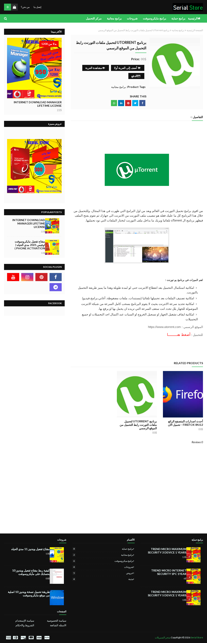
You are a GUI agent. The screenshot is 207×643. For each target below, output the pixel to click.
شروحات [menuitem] (132, 18)
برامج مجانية (178, 30)
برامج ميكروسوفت (103, 560)
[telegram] (56, 287)
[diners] (15, 637)
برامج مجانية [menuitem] (114, 18)
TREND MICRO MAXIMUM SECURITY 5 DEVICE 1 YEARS (167, 593)
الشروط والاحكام (25, 625)
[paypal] (46, 637)
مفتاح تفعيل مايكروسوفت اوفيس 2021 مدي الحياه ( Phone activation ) (30, 245)
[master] (31, 637)
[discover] (23, 637)
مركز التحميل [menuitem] (94, 18)
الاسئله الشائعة (58, 625)
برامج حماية (103, 548)
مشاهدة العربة (93, 68)
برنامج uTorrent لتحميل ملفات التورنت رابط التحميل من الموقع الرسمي (138, 425)
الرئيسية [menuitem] (193, 18)
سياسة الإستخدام (24, 620)
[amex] (8, 637)
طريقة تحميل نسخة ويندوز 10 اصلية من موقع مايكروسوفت (29, 593)
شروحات (103, 566)
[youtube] (13, 277)
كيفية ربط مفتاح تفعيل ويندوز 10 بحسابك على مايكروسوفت (31, 572)
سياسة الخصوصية (56, 620)
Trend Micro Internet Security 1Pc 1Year (168, 572)
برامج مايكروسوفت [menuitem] (154, 18)
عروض (103, 572)
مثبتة (103, 579)
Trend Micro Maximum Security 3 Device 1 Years (167, 550)
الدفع (134, 76)
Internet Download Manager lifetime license (38, 103)
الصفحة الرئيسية (195, 30)
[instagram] (27, 277)
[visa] (39, 637)
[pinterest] (41, 277)
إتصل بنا (37, 6)
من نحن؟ (25, 6)
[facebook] (56, 277)
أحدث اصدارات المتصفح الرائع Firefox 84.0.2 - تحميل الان (185, 423)
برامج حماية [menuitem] (178, 18)
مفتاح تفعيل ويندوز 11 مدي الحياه (30, 549)
